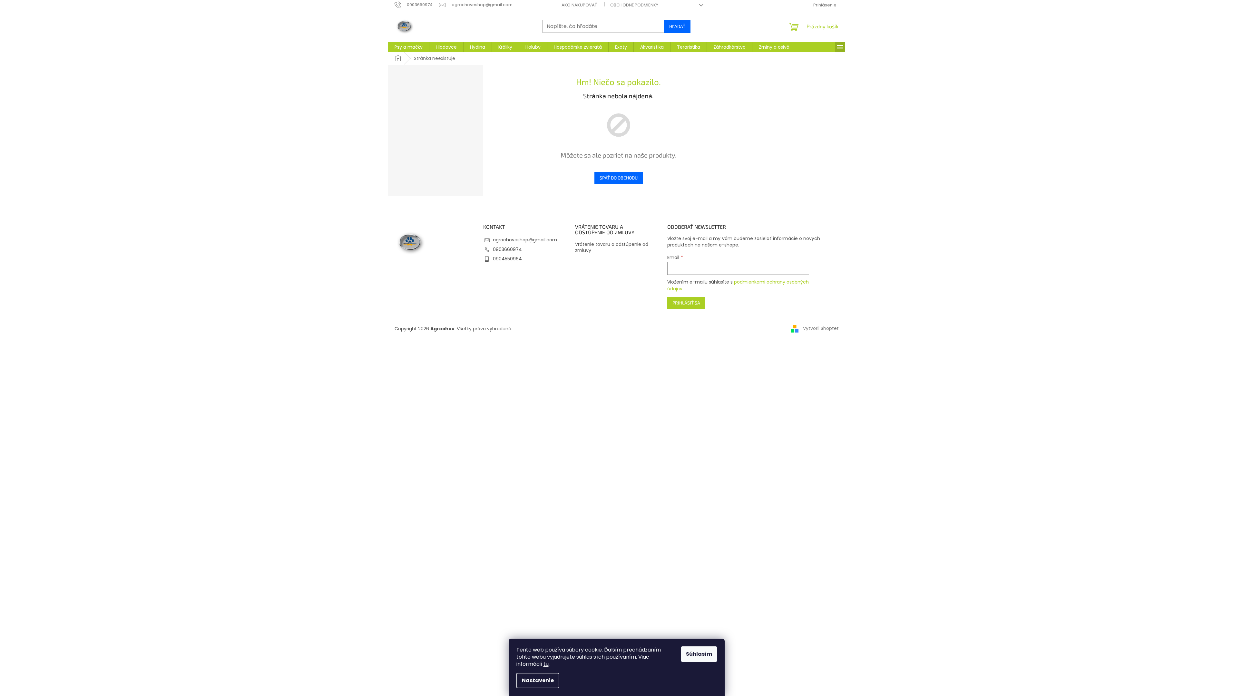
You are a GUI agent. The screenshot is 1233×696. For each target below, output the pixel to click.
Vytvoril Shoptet (821, 328)
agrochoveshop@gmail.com (525, 240)
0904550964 (507, 259)
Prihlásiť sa (686, 302)
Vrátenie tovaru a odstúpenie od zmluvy (611, 247)
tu (546, 664)
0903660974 (507, 249)
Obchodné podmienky (634, 5)
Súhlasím (699, 654)
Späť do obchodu (619, 177)
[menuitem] (408, 47)
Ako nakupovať (579, 5)
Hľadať (677, 26)
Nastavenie (538, 680)
